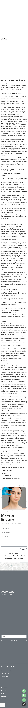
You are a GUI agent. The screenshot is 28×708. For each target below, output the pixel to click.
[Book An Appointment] (24, 700)
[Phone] (24, 695)
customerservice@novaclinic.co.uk (15, 316)
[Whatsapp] (24, 691)
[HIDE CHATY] (24, 704)
